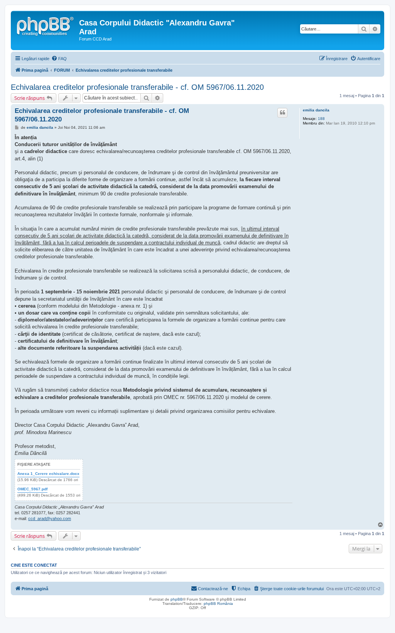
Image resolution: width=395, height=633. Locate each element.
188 (321, 118)
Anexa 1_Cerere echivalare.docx (48, 473)
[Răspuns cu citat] (282, 112)
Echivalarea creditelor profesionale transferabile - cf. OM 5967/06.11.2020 (137, 87)
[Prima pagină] (46, 25)
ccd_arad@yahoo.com (49, 518)
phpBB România (218, 603)
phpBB (176, 599)
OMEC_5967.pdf (32, 489)
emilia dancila (316, 110)
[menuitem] (59, 58)
